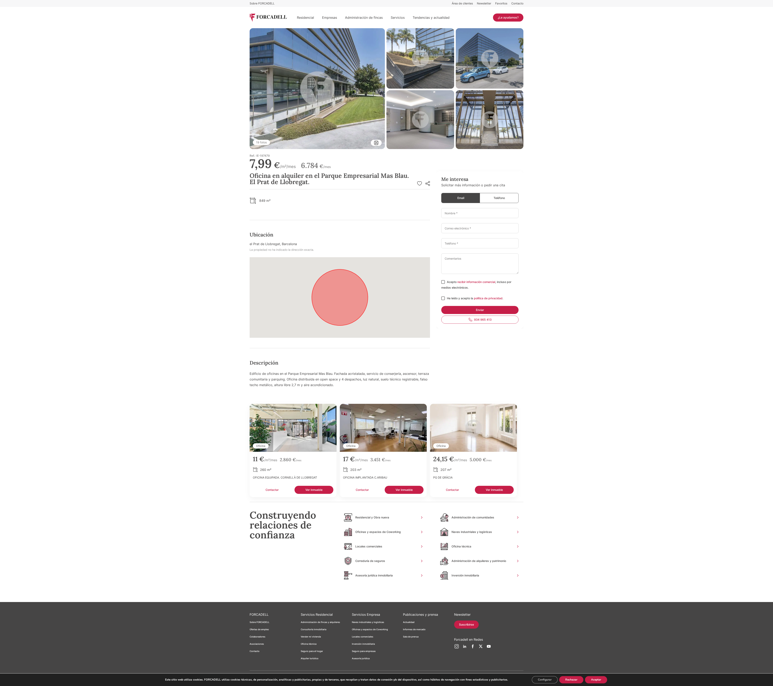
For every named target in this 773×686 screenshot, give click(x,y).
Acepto (452, 282)
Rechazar (571, 680)
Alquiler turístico (309, 658)
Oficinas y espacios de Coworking (370, 629)
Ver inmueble (313, 489)
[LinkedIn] (464, 648)
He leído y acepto (459, 298)
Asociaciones (257, 643)
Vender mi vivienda (311, 636)
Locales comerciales (362, 636)
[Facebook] (472, 648)
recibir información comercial (476, 282)
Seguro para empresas (364, 651)
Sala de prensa (411, 636)
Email (460, 198)
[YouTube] (488, 648)
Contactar (272, 489)
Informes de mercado (414, 629)
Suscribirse (466, 624)
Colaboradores (257, 636)
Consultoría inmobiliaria (313, 629)
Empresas (329, 18)
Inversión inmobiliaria (363, 643)
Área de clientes (462, 3)
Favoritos (501, 3)
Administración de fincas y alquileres (320, 622)
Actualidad (408, 622)
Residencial (305, 18)
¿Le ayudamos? (508, 17)
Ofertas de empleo (259, 629)
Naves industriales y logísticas (368, 622)
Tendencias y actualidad (431, 18)
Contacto (517, 3)
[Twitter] (480, 648)
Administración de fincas (364, 18)
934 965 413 (483, 319)
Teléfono (499, 198)
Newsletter (484, 3)
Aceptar (596, 680)
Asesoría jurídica (361, 658)
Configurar (545, 680)
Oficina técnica (308, 643)
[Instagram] (456, 648)
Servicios (398, 18)
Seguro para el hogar (312, 651)
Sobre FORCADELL (262, 3)
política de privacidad (488, 298)
